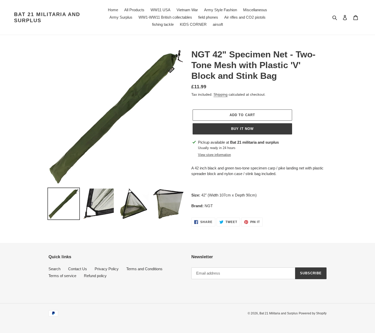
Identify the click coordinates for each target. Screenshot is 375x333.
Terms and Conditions (144, 269)
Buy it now (242, 129)
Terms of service (62, 276)
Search (54, 269)
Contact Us (77, 269)
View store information (214, 155)
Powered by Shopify (313, 313)
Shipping (221, 94)
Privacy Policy (107, 269)
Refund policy (95, 276)
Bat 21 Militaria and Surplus (47, 17)
